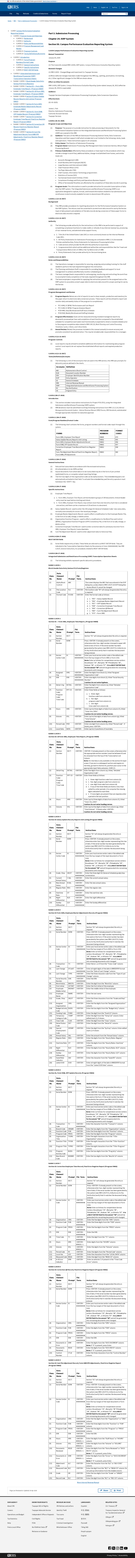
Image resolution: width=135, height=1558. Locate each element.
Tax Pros (114, 7)
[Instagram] (117, 1547)
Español (84, 1506)
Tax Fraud (60, 1519)
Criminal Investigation (65, 1523)
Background (28, 38)
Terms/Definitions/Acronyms (34, 54)
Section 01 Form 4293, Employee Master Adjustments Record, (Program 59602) (28, 106)
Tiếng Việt (84, 1527)
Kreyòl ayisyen (86, 1531)
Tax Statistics (12, 1519)
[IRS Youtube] (126, 1547)
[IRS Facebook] (109, 1547)
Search (126, 13)
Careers (10, 1510)
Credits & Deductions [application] (40, 13)
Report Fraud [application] (66, 13)
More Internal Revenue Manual (88, 1482)
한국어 (83, 1519)
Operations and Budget (15, 1514)
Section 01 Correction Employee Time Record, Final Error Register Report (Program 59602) (29, 119)
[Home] (13, 6)
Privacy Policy (112, 1555)
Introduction (24, 57)
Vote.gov (109, 1525)
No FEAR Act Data (38, 1527)
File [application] (10, 13)
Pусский (84, 1523)
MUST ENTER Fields (31, 70)
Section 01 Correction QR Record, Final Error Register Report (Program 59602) (29, 126)
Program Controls (30, 51)
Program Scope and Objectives (31, 36)
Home (9, 21)
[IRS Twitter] (113, 1547)
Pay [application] (17, 13)
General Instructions (31, 65)
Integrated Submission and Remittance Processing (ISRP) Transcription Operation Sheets (27, 76)
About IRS (11, 1506)
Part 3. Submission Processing (27, 21)
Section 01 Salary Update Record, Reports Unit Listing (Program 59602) (29, 99)
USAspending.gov (112, 1521)
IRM (15, 21)
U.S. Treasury (110, 1506)
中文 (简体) (85, 1510)
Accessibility (123, 1555)
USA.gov (108, 1517)
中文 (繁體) (85, 1514)
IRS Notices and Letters (65, 1506)
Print (119, 1490)
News (95, 7)
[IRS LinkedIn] (121, 1547)
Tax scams (60, 1514)
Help (88, 7)
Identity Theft (62, 1510)
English (103, 7)
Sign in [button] (124, 7)
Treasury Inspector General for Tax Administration (115, 1511)
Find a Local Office (13, 1527)
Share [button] (105, 1490)
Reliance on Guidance (39, 1531)
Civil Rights (36, 1519)
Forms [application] (54, 13)
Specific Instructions (31, 67)
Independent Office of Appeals (43, 1514)
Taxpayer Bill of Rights (40, 1506)
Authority (27, 41)
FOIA (33, 1523)
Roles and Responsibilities (33, 43)
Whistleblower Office (64, 1527)
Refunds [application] (26, 13)
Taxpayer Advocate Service (41, 1510)
